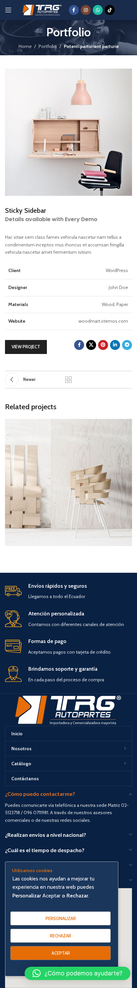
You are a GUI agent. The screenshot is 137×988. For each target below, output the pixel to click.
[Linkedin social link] (115, 345)
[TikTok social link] (110, 10)
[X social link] (91, 345)
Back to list (68, 379)
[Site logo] (42, 9)
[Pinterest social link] (103, 345)
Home (25, 46)
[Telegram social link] (127, 345)
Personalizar (61, 918)
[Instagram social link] (86, 10)
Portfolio (48, 46)
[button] (77, 973)
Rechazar (60, 935)
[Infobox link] (68, 591)
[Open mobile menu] (8, 10)
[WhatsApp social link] (98, 10)
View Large (126, 425)
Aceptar (61, 953)
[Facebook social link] (74, 10)
